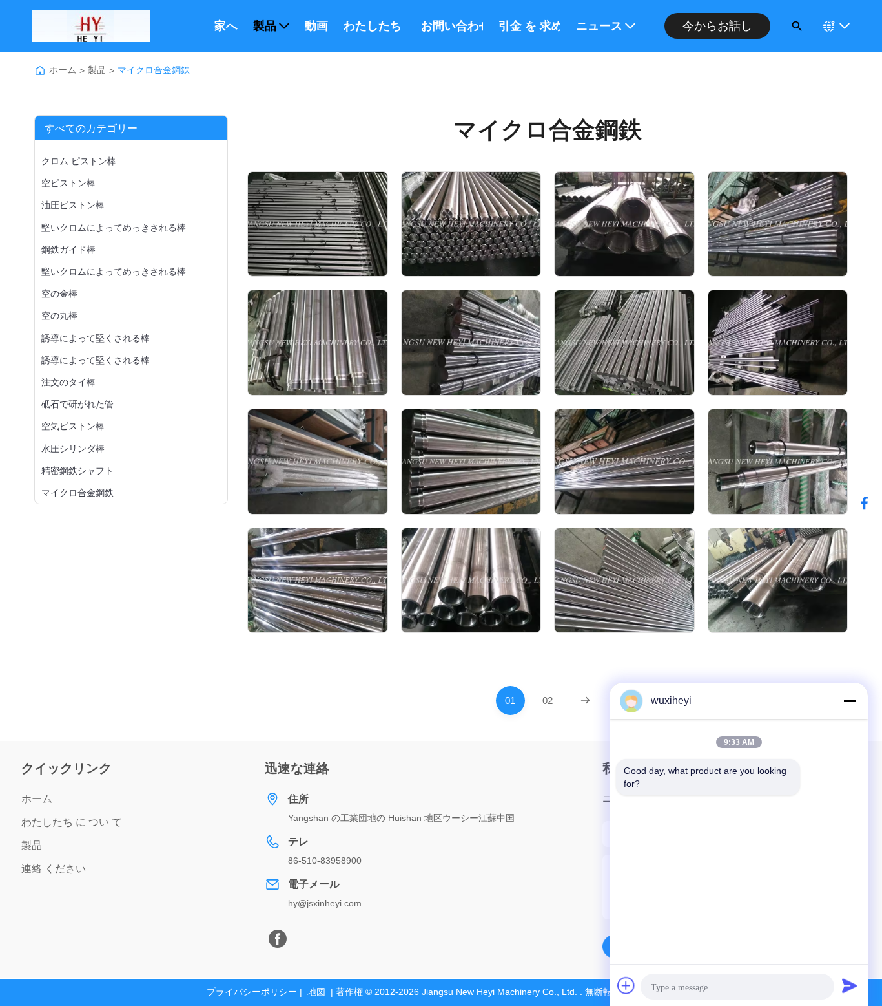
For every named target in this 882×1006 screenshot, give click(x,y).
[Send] (849, 985)
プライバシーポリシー (252, 992)
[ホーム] (40, 70)
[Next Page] (585, 700)
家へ (226, 25)
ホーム (62, 70)
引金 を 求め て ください (529, 25)
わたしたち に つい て (374, 25)
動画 (316, 25)
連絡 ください (53, 868)
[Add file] (626, 985)
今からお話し (717, 25)
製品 (264, 25)
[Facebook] (278, 939)
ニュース (599, 25)
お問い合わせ (452, 25)
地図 (316, 992)
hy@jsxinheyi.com (325, 903)
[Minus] (849, 701)
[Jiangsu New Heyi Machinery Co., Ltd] (91, 26)
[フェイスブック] (864, 503)
